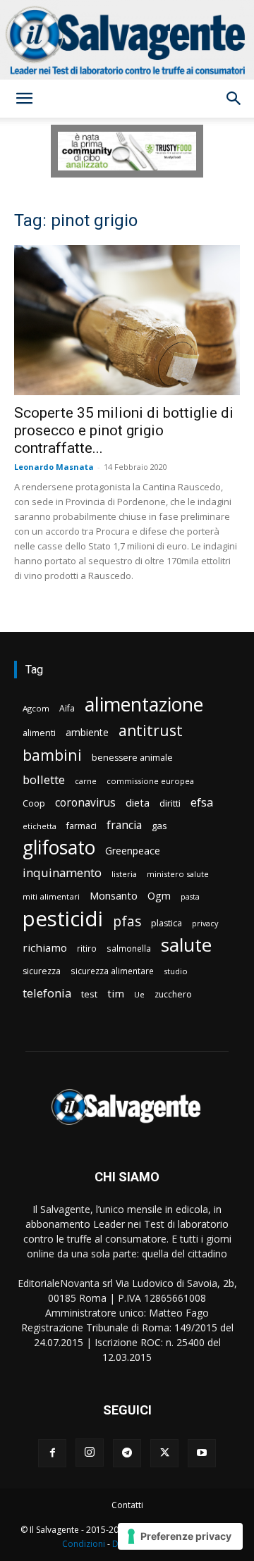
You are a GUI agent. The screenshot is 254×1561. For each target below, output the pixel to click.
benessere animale (132, 758)
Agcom (36, 708)
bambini (52, 754)
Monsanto (114, 895)
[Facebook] (52, 1453)
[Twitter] (164, 1453)
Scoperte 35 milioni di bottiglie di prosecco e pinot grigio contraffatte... (124, 430)
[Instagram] (89, 1452)
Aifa (67, 708)
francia (124, 825)
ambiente (87, 732)
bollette (44, 779)
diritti (170, 803)
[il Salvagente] (127, 40)
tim (115, 993)
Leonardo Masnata (54, 466)
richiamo (45, 947)
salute (186, 945)
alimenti (39, 733)
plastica (166, 923)
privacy (205, 923)
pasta (190, 897)
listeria (124, 874)
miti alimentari (51, 896)
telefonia (47, 992)
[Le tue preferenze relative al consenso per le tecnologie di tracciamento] (180, 1536)
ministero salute (178, 874)
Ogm (159, 895)
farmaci (81, 826)
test (89, 994)
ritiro (87, 948)
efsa (201, 802)
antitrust (151, 730)
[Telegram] (127, 1453)
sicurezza (42, 971)
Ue (139, 994)
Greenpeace (132, 850)
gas (159, 825)
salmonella (129, 948)
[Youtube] (202, 1453)
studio (176, 971)
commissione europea (150, 781)
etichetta (39, 826)
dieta (138, 802)
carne (86, 781)
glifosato (59, 847)
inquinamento (62, 872)
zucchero (173, 994)
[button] (24, 99)
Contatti (127, 1505)
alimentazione (144, 704)
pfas (127, 921)
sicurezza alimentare (112, 970)
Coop (34, 803)
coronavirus (85, 802)
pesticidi (63, 919)
